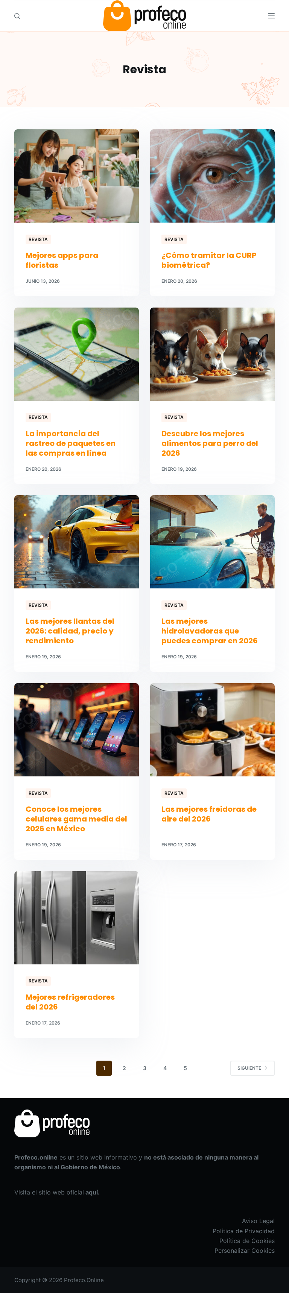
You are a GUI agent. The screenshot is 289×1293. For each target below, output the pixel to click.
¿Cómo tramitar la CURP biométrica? (208, 260)
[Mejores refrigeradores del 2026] (76, 917)
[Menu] (271, 15)
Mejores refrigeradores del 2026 (70, 1002)
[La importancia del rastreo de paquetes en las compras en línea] (76, 354)
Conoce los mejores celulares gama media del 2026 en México (76, 819)
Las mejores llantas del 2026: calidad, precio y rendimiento (70, 631)
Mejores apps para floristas (62, 260)
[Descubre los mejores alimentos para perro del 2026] (212, 354)
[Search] (17, 16)
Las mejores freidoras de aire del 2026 (209, 814)
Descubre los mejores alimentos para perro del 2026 (209, 443)
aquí (91, 1192)
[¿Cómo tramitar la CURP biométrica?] (212, 176)
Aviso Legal (258, 1221)
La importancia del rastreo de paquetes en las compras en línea (71, 443)
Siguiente (249, 1068)
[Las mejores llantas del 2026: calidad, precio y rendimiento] (76, 541)
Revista (38, 239)
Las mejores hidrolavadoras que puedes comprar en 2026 (209, 631)
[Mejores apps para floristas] (76, 176)
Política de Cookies (247, 1240)
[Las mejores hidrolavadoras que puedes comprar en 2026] (212, 541)
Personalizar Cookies (244, 1250)
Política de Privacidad (244, 1231)
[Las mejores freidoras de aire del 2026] (212, 729)
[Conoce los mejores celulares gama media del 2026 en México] (76, 729)
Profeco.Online (84, 1280)
